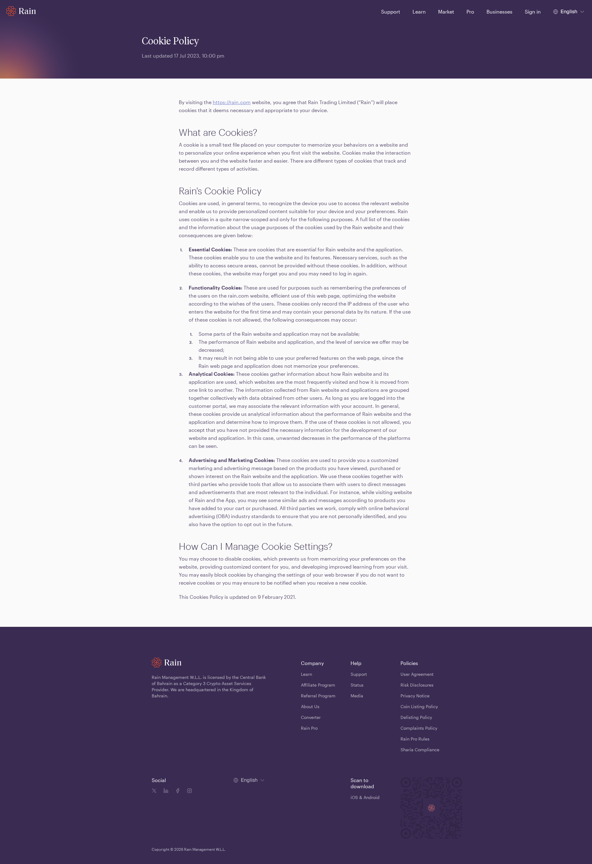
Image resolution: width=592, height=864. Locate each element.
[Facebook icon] (176, 791)
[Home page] (21, 11)
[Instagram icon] (188, 791)
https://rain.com (232, 102)
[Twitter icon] (154, 791)
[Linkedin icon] (164, 791)
